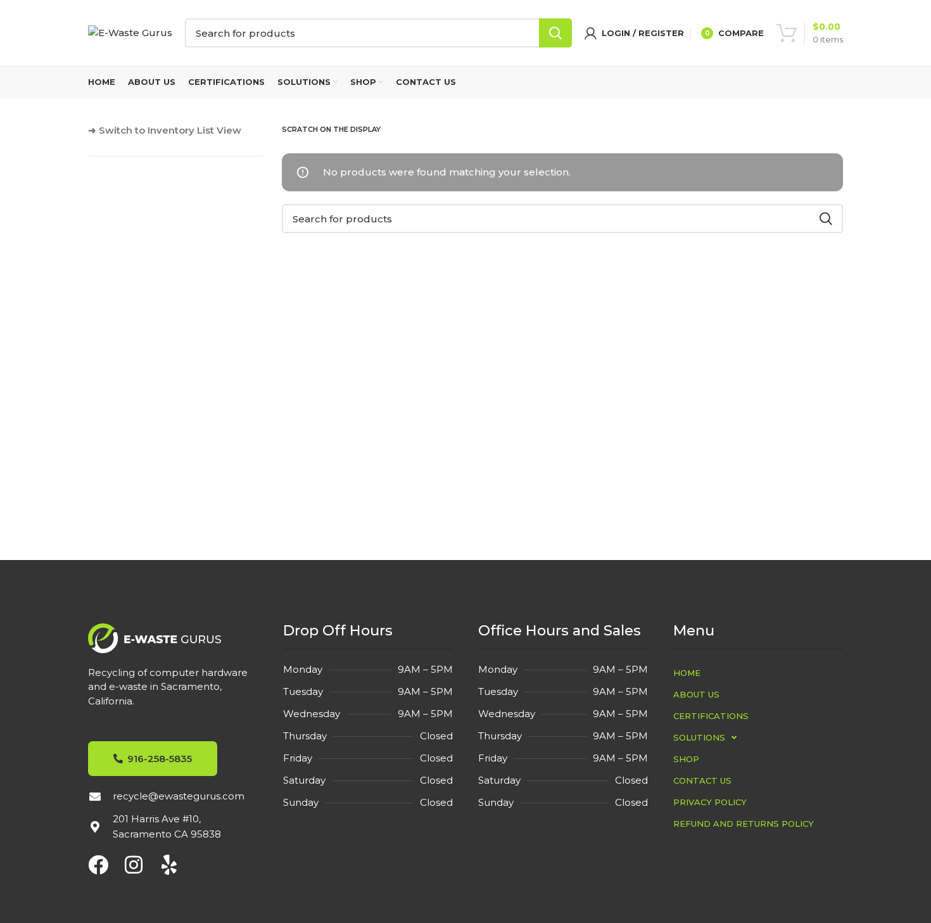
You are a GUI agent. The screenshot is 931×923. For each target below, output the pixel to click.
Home (686, 673)
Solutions (699, 737)
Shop (686, 759)
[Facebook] (98, 865)
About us (696, 694)
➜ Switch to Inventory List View (164, 130)
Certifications (711, 716)
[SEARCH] (555, 33)
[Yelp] (169, 865)
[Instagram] (134, 865)
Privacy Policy (710, 802)
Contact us (702, 780)
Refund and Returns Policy (743, 823)
